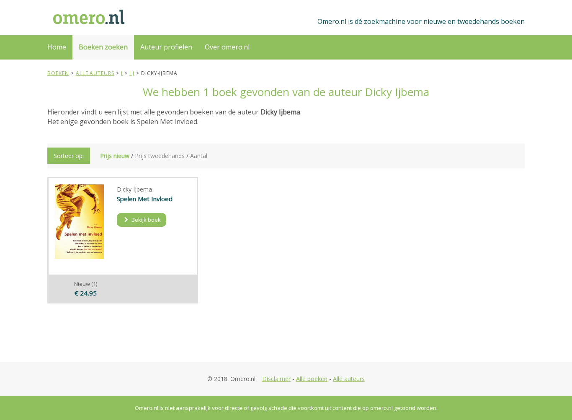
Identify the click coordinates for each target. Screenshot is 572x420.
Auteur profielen (166, 47)
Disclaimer (276, 379)
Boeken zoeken (103, 47)
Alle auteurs (349, 379)
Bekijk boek (145, 219)
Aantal (198, 156)
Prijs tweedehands (160, 156)
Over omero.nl (227, 47)
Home (56, 47)
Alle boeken (311, 379)
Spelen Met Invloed (145, 198)
